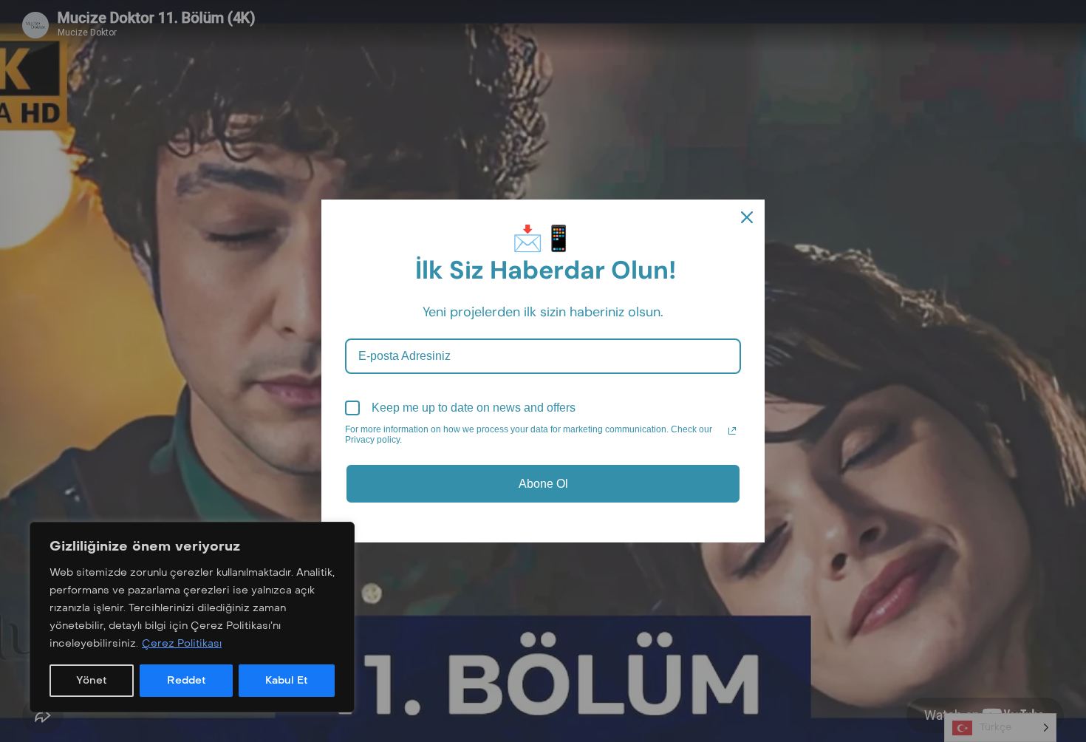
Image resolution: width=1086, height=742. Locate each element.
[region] (192, 617)
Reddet (186, 680)
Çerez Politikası (182, 643)
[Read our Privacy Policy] (732, 431)
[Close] (747, 217)
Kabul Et (286, 680)
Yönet (91, 680)
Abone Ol (543, 483)
